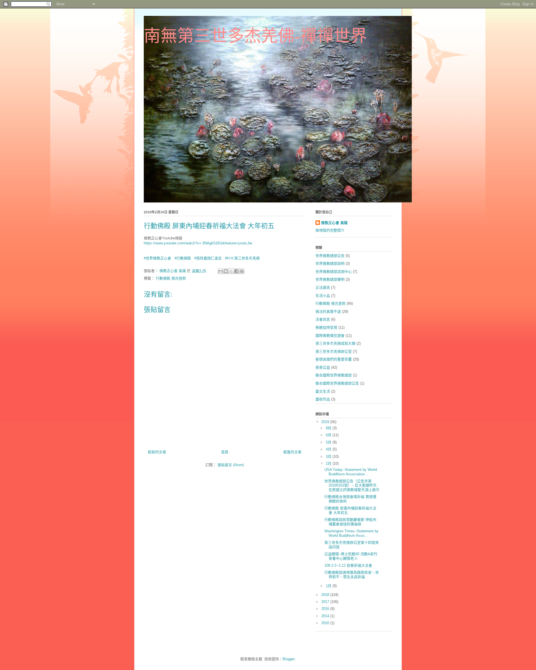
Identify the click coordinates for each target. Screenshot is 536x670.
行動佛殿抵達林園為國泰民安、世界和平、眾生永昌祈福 (351, 574)
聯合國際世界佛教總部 (333, 375)
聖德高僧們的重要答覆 (333, 359)
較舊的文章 (292, 452)
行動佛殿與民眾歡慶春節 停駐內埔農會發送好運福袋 (350, 522)
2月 (329, 463)
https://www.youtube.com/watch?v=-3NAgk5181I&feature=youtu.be (198, 243)
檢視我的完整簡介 (329, 230)
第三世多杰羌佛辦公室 (333, 351)
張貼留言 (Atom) (230, 465)
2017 (325, 602)
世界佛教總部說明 (329, 263)
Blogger (289, 659)
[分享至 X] (231, 271)
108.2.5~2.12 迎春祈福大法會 (348, 565)
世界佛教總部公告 (329, 256)
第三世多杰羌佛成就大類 (335, 343)
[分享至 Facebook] (236, 271)
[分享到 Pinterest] (242, 271)
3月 (329, 456)
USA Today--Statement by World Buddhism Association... (350, 472)
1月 (329, 586)
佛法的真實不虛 (328, 311)
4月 (329, 449)
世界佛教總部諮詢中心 (333, 272)
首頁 (224, 452)
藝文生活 (322, 391)
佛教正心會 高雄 (334, 223)
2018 (325, 595)
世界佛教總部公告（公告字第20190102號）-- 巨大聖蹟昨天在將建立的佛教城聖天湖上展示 (351, 485)
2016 (325, 609)
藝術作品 (322, 399)
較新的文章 (157, 452)
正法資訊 (322, 287)
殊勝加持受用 (326, 327)
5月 (329, 442)
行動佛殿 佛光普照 (171, 278)
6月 (329, 435)
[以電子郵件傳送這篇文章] (220, 271)
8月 (329, 428)
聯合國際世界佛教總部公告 (337, 383)
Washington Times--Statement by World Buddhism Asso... (351, 533)
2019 (325, 422)
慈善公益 (322, 367)
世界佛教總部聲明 (329, 279)
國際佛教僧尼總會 (329, 335)
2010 (325, 623)
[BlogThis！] (226, 271)
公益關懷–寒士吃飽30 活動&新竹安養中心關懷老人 (350, 556)
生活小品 (322, 296)
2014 (325, 616)
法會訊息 (322, 319)
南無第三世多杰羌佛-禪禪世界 (255, 36)
